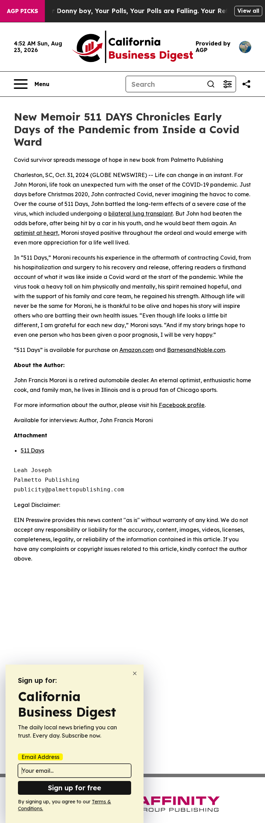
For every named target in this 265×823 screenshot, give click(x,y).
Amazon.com (136, 349)
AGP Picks (22, 11)
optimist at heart (36, 232)
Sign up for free (74, 787)
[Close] (134, 673)
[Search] (211, 84)
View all (248, 10)
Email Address (40, 756)
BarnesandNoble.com (196, 349)
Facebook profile (182, 405)
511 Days (32, 450)
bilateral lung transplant (140, 213)
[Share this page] (246, 84)
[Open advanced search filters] (227, 84)
